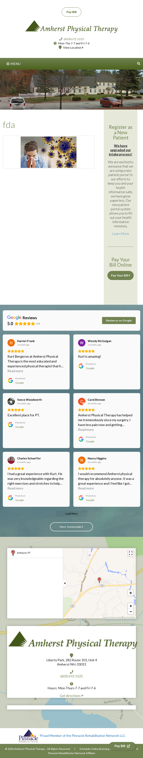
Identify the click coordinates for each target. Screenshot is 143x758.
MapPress (105, 617)
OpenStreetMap (129, 617)
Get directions (70, 696)
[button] (138, 63)
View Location (72, 47)
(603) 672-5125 (74, 39)
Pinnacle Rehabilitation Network (66, 753)
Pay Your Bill (120, 275)
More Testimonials (71, 526)
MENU (15, 64)
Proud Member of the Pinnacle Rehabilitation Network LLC (82, 735)
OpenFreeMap (116, 617)
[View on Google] (11, 343)
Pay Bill (71, 12)
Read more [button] (15, 371)
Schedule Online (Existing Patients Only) (103, 748)
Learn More (120, 234)
